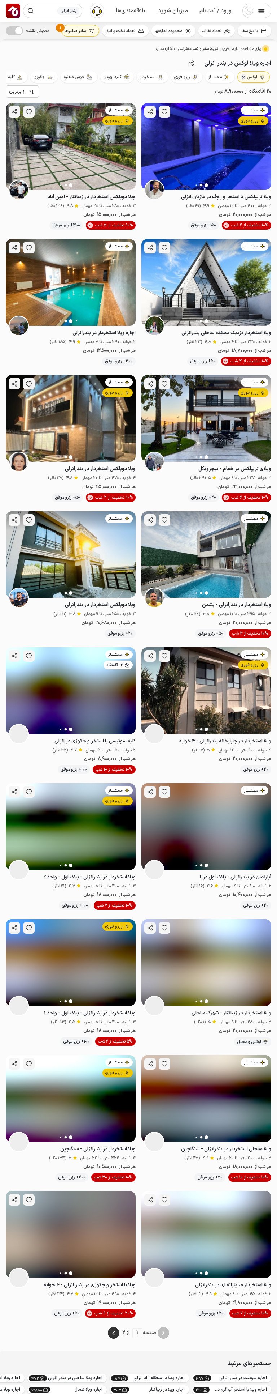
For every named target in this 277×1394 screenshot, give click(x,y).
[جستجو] (30, 11)
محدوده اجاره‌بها (168, 31)
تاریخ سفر (249, 31)
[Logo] (13, 11)
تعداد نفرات (211, 31)
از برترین (17, 91)
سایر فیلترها (75, 31)
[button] (215, 11)
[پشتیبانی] (97, 10)
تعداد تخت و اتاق (120, 31)
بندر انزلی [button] (68, 11)
